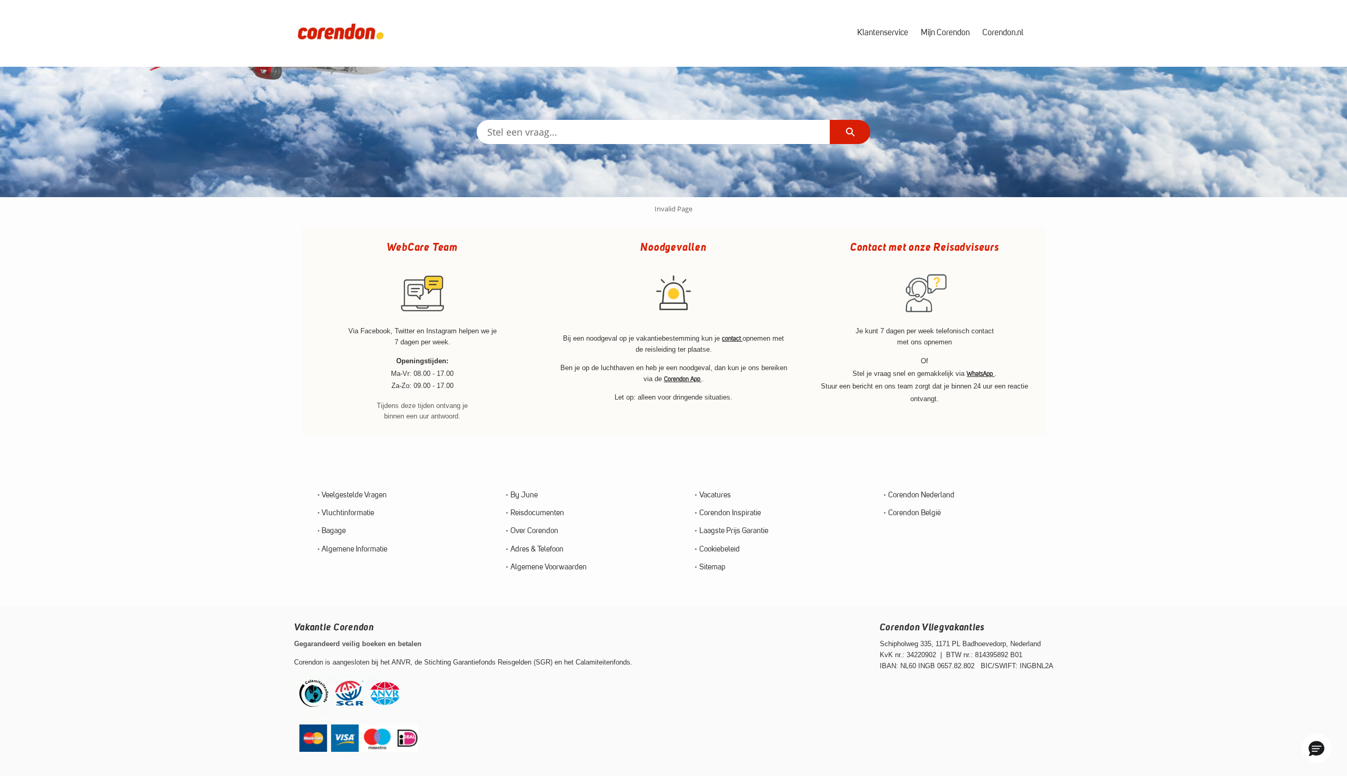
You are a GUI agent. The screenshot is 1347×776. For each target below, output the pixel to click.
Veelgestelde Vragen (354, 495)
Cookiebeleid (719, 550)
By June (524, 495)
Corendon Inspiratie (730, 513)
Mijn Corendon (945, 33)
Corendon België (914, 513)
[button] (1316, 748)
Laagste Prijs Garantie (733, 531)
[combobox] (653, 132)
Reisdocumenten (537, 513)
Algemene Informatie (354, 550)
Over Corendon (534, 531)
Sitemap (712, 567)
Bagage (333, 531)
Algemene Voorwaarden (548, 567)
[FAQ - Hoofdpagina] (341, 33)
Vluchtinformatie (347, 513)
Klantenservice (882, 33)
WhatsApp (980, 374)
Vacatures (715, 495)
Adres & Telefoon (537, 550)
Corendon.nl (1002, 33)
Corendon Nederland (921, 495)
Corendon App (683, 379)
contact (732, 339)
